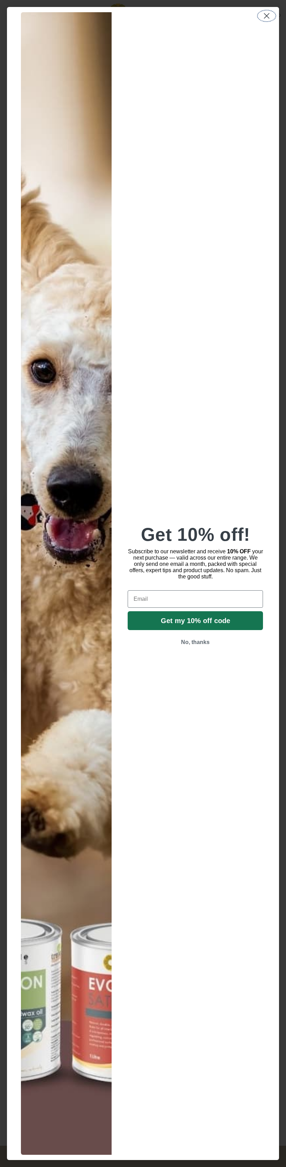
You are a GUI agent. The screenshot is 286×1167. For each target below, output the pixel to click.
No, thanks (195, 642)
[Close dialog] (266, 16)
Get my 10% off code (195, 620)
